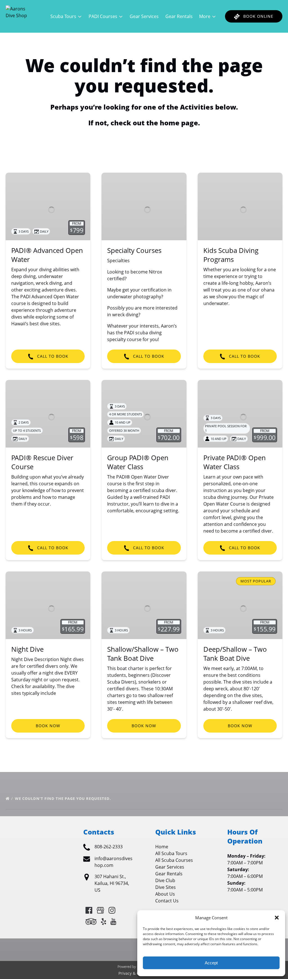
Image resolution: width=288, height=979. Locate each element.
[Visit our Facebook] (89, 910)
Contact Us (167, 901)
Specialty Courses (134, 250)
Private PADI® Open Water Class (234, 462)
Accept (211, 962)
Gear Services (144, 16)
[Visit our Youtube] (113, 921)
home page (179, 122)
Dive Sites (165, 887)
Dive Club (165, 880)
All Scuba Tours (171, 853)
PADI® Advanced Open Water (47, 255)
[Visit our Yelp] (103, 921)
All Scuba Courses (174, 860)
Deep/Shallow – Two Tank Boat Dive (235, 653)
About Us (165, 894)
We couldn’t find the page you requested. (63, 798)
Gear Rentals (179, 16)
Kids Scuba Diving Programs (230, 255)
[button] (277, 917)
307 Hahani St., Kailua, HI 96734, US (111, 883)
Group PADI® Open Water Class (137, 462)
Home (161, 847)
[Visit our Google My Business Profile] (100, 910)
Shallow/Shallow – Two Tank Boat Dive (143, 653)
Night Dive (27, 649)
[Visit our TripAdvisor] (91, 921)
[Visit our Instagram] (112, 910)
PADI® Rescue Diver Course (42, 462)
